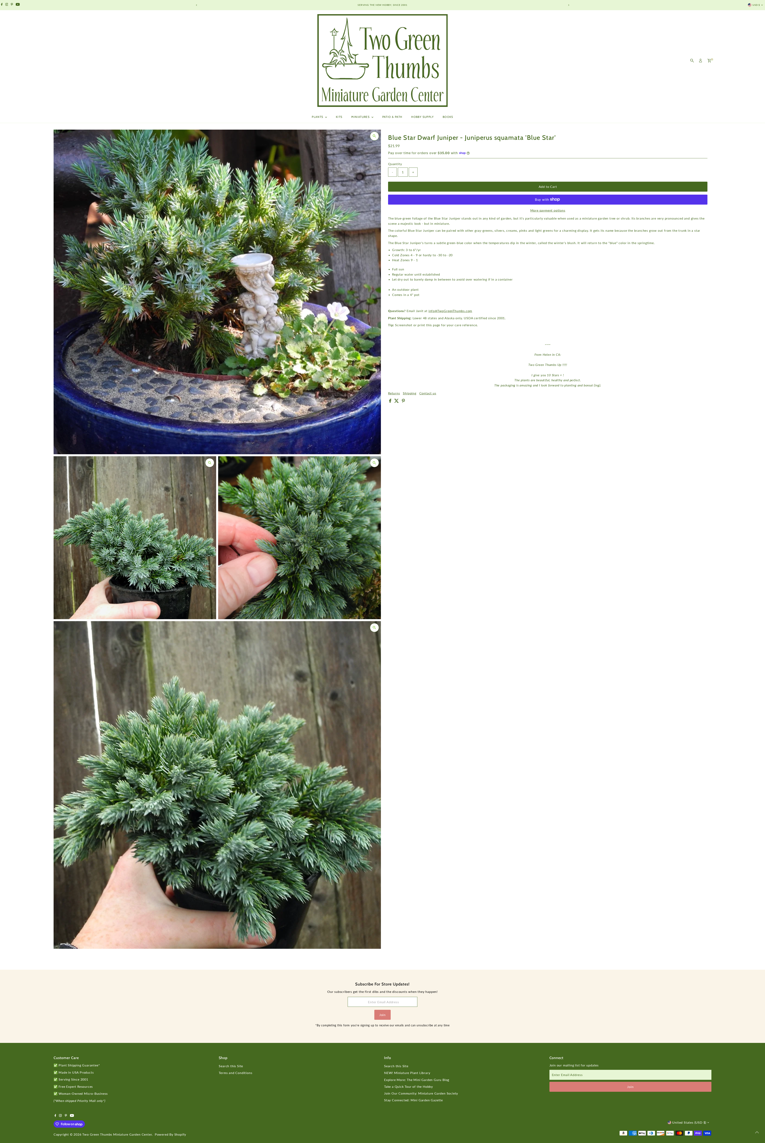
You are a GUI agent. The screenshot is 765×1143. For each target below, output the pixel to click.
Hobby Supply (422, 117)
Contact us (427, 393)
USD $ (756, 4)
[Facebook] (2, 5)
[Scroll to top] (757, 1132)
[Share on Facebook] (390, 401)
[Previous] (196, 5)
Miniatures (360, 117)
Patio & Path (392, 117)
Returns (394, 393)
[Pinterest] (12, 5)
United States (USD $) (689, 1122)
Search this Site (231, 1066)
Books (448, 117)
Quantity (395, 164)
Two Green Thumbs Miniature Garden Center (117, 1134)
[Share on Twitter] (397, 401)
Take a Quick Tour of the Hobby (408, 1086)
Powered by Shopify (170, 1134)
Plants (318, 117)
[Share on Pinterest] (403, 401)
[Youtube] (18, 5)
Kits (339, 117)
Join (382, 1015)
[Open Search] (692, 60)
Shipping (409, 393)
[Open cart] (709, 60)
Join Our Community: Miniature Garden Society (421, 1093)
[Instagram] (6, 5)
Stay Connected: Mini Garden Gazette (413, 1100)
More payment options (547, 210)
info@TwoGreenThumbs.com (450, 311)
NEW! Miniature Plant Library (407, 1073)
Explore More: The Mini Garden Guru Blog (416, 1080)
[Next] (568, 5)
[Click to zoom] (374, 136)
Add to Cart (548, 186)
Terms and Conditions (235, 1073)
